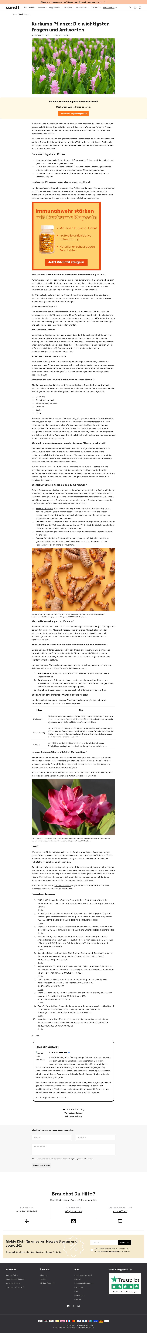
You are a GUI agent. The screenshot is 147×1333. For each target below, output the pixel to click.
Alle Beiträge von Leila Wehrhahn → (52, 1097)
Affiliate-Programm (47, 1283)
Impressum (78, 1287)
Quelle (40, 910)
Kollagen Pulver (12, 1275)
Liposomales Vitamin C (15, 1287)
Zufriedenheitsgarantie (83, 1283)
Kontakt (77, 1279)
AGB (76, 1291)
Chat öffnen (120, 1211)
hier (63, 889)
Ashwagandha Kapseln (15, 1279)
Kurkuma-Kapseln (63, 885)
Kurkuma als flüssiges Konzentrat (52, 531)
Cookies (77, 1299)
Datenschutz (79, 1295)
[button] (42, 7)
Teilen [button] (36, 1036)
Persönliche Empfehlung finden (74, 113)
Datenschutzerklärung (110, 1251)
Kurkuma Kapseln (44, 508)
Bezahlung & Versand (83, 1275)
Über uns (43, 1275)
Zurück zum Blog (75, 1109)
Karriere (43, 1279)
